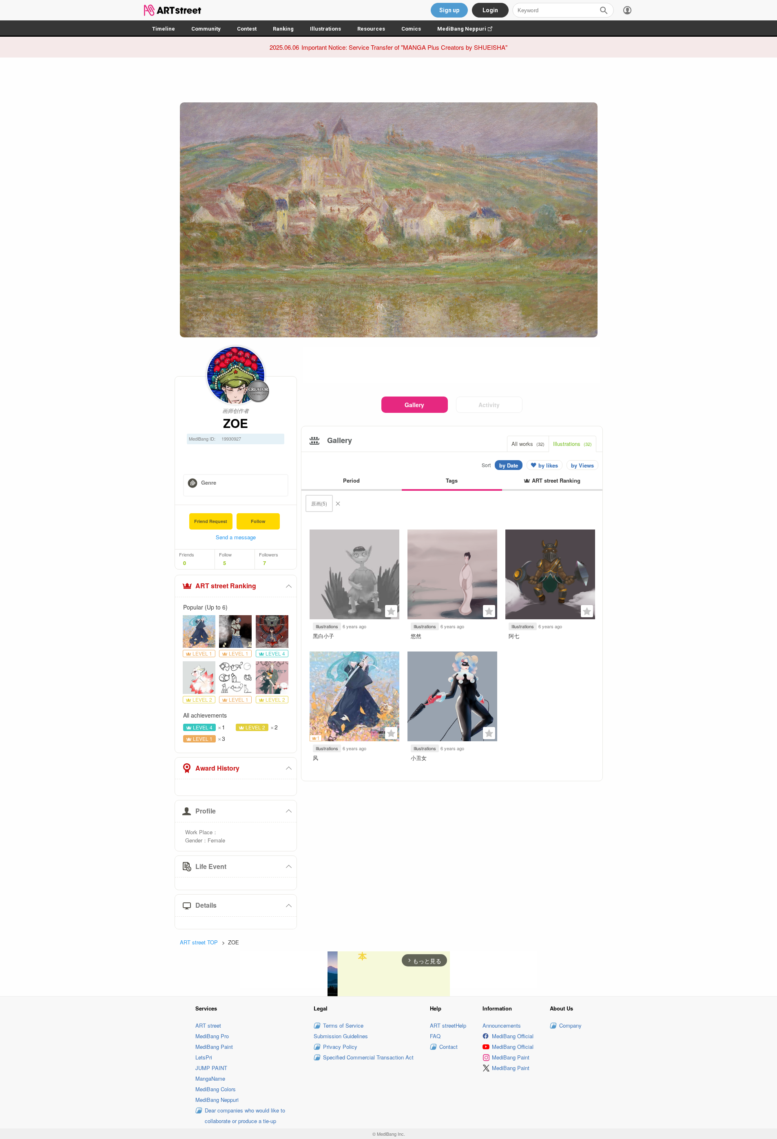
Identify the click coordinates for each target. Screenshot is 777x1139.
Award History (217, 768)
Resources (371, 29)
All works (528, 444)
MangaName (210, 1078)
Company (570, 1025)
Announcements (502, 1025)
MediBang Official (512, 1036)
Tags (452, 480)
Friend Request (210, 521)
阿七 (514, 636)
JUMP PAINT (211, 1068)
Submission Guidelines (341, 1036)
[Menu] (627, 10)
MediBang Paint (214, 1046)
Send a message (236, 537)
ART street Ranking (225, 585)
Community (206, 29)
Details (206, 905)
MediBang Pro (212, 1036)
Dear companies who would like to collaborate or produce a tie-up (245, 1115)
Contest (247, 29)
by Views (582, 465)
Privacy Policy (340, 1046)
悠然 (416, 636)
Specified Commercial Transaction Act (368, 1057)
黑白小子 (323, 636)
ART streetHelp (448, 1025)
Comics (411, 29)
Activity (489, 405)
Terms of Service (343, 1025)
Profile (205, 810)
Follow (258, 521)
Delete (338, 503)
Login (490, 10)
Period (351, 480)
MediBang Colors (215, 1089)
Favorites (391, 611)
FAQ (435, 1036)
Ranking (283, 29)
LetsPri (203, 1057)
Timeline (163, 29)
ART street (208, 1025)
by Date (508, 465)
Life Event (210, 866)
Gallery (414, 405)
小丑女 (419, 758)
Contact (448, 1046)
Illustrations (325, 29)
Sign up (449, 10)
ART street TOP (199, 942)
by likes (548, 465)
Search (603, 10)
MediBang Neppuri (468, 29)
